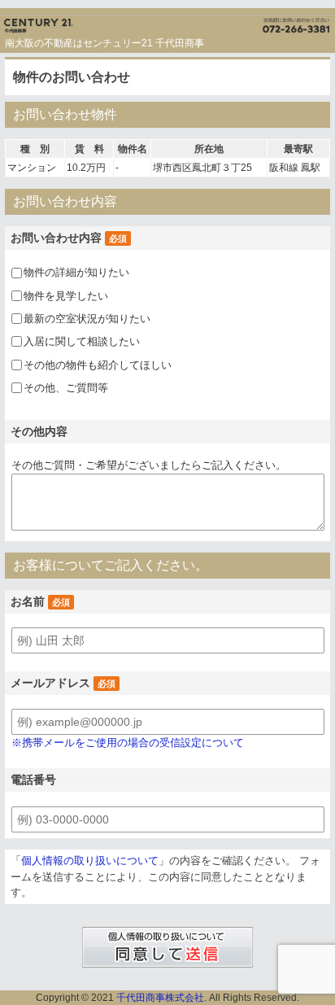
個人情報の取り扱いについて (90, 860)
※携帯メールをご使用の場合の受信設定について (127, 742)
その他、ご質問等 (66, 388)
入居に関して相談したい (82, 341)
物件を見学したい (66, 296)
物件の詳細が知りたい (76, 272)
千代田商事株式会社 (160, 997)
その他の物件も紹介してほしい (98, 365)
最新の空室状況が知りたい (87, 318)
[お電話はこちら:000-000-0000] (251, 21)
